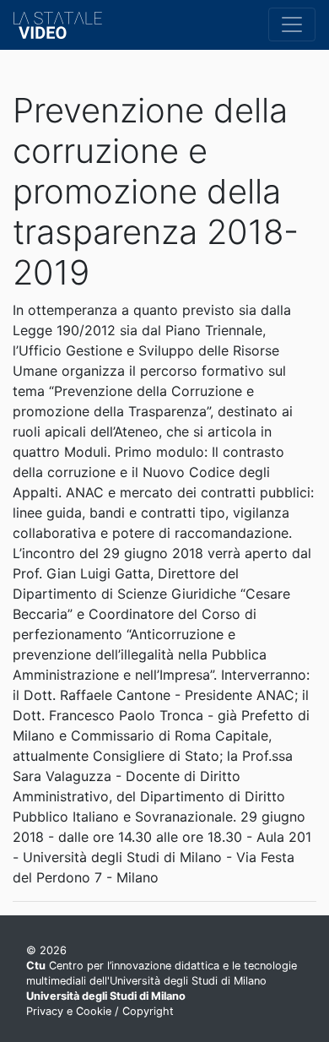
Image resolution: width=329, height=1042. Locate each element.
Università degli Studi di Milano (106, 996)
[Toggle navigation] (292, 24)
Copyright (148, 1011)
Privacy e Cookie (68, 1011)
